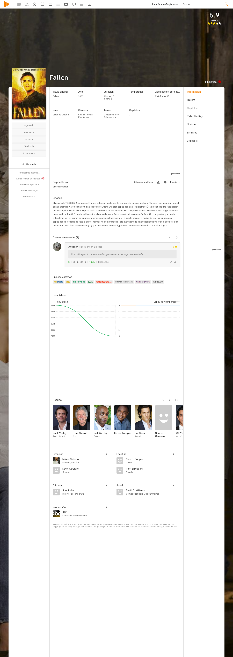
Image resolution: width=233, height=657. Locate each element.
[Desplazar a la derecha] (169, 400)
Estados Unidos (61, 114)
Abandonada (29, 153)
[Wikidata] (158, 284)
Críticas (193, 140)
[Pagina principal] (6, 6)
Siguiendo (29, 125)
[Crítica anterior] (169, 237)
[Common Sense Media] (124, 284)
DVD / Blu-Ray (195, 116)
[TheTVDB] (91, 284)
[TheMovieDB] (79, 284)
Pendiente (29, 132)
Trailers (191, 99)
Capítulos (192, 108)
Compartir (31, 164)
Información (194, 91)
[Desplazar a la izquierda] (163, 400)
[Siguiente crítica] (176, 237)
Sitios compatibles (143, 182)
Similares (192, 132)
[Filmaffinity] (59, 284)
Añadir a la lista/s (29, 190)
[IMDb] (68, 284)
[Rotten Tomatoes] (104, 284)
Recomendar (29, 196)
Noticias (191, 124)
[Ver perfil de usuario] (57, 246)
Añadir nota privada (29, 184)
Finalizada (29, 146)
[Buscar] (226, 4)
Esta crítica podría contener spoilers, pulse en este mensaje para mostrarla (107, 254)
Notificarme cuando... (29, 172)
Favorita (29, 139)
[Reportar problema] (158, 182)
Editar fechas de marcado (30, 178)
